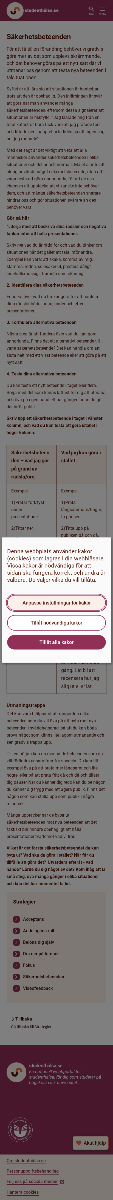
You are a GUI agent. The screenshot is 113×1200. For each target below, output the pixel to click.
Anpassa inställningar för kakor (56, 603)
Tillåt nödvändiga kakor (56, 623)
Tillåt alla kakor (56, 642)
